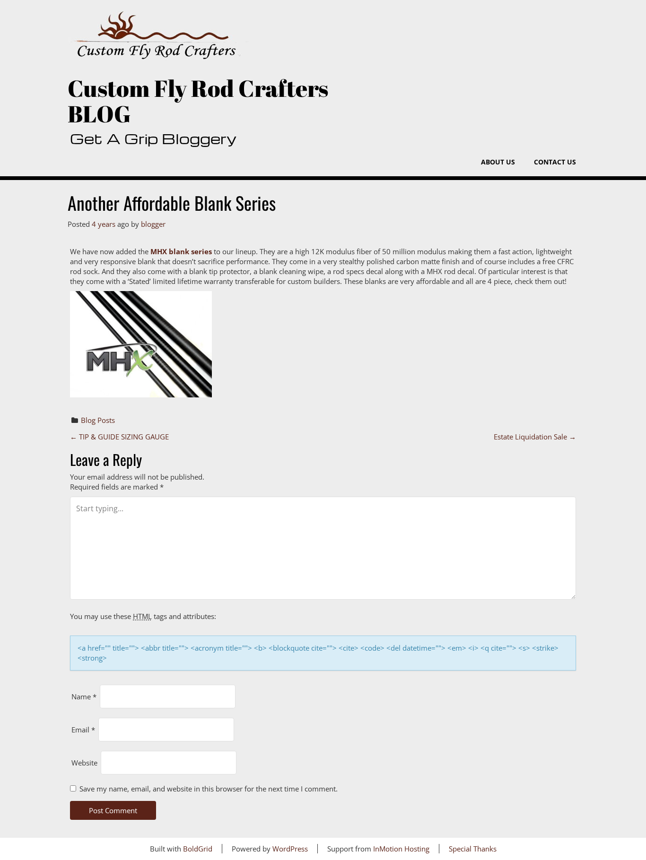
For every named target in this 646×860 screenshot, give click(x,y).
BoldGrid (197, 848)
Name (83, 696)
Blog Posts (98, 420)
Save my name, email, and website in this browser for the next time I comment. (208, 788)
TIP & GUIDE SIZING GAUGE (119, 436)
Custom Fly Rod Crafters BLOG (198, 101)
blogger (153, 224)
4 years (103, 224)
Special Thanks (473, 848)
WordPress (290, 848)
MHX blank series (181, 251)
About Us (498, 161)
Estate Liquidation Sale (535, 436)
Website (84, 762)
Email (83, 729)
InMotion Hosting (401, 848)
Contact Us (555, 161)
